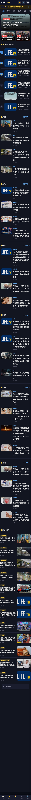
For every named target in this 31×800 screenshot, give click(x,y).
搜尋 (28, 797)
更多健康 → (26, 245)
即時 (9, 797)
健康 (19, 11)
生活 (14, 11)
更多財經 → (26, 315)
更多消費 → (26, 387)
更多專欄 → (26, 462)
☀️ (20, 2)
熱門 (15, 797)
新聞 (8, 11)
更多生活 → (26, 184)
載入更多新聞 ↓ (8, 686)
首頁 (3, 11)
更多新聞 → (26, 117)
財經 (25, 11)
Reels (21, 798)
